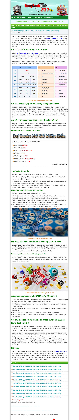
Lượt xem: (14, 33)
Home (13, 17)
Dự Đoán (21, 25)
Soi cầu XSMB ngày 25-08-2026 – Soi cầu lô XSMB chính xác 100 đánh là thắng (37, 383)
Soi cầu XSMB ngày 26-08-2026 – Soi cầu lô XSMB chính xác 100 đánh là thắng (37, 380)
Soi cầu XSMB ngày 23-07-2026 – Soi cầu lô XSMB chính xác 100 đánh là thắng (37, 393)
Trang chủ (14, 25)
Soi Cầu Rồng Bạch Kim (24, 17)
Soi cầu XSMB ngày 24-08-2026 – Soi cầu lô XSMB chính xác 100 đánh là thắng (37, 386)
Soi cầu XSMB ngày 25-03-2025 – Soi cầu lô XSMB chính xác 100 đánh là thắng (35, 30)
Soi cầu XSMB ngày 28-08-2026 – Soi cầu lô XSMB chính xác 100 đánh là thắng (37, 373)
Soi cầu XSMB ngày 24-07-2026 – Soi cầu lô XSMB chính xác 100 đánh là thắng (37, 390)
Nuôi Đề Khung (48, 17)
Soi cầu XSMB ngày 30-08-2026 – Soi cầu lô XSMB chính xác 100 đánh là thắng (37, 366)
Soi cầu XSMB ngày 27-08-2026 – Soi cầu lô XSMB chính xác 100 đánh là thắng (37, 376)
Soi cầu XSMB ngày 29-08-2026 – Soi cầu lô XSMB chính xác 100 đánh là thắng (37, 369)
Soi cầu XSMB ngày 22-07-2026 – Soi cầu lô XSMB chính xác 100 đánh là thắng (37, 397)
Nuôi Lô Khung (37, 17)
